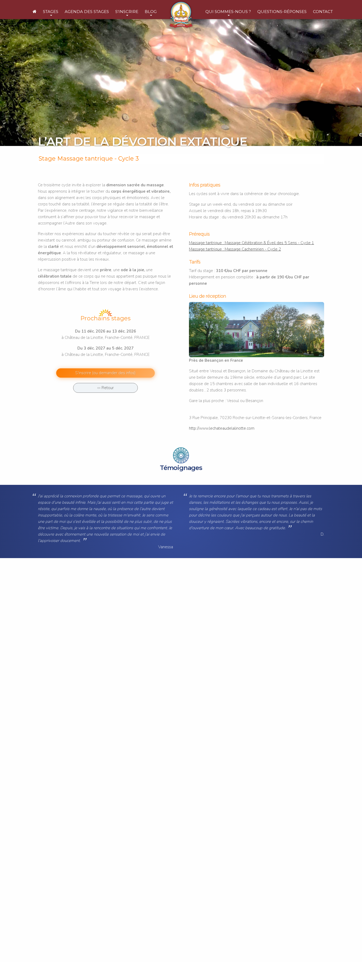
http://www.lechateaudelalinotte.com (221, 428)
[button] (50, 12)
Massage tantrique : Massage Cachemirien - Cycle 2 (235, 249)
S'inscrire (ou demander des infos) (105, 373)
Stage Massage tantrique (76, 158)
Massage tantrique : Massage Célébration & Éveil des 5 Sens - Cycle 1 (251, 242)
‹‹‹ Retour (105, 387)
